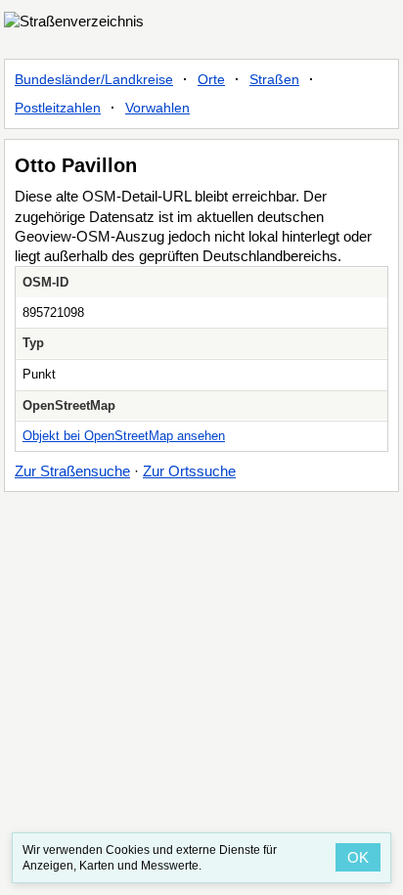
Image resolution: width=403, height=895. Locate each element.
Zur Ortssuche (189, 471)
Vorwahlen (157, 107)
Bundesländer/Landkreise (94, 79)
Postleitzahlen (58, 107)
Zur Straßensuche (72, 471)
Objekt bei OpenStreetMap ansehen (123, 435)
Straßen (274, 79)
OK (358, 857)
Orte (211, 79)
